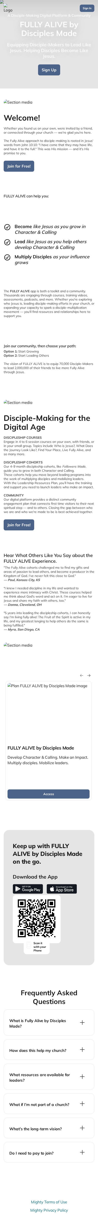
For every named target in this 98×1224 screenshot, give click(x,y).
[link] (49, 741)
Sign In (87, 8)
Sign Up (49, 69)
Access (48, 794)
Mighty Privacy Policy (49, 1210)
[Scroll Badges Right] (89, 675)
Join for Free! (19, 166)
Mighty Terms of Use (49, 1201)
